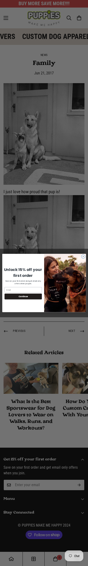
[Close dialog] (83, 256)
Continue (23, 296)
